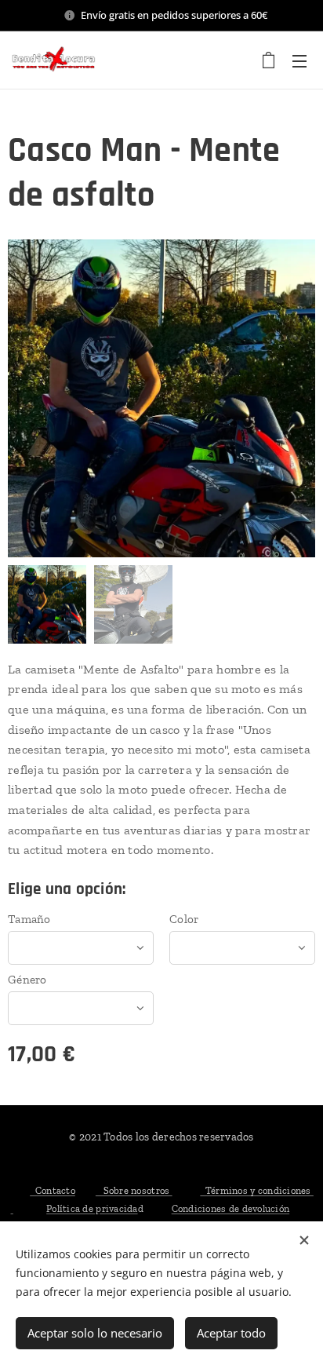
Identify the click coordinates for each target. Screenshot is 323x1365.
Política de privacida (91, 1208)
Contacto (52, 1190)
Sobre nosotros (134, 1190)
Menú (299, 60)
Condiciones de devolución (230, 1208)
